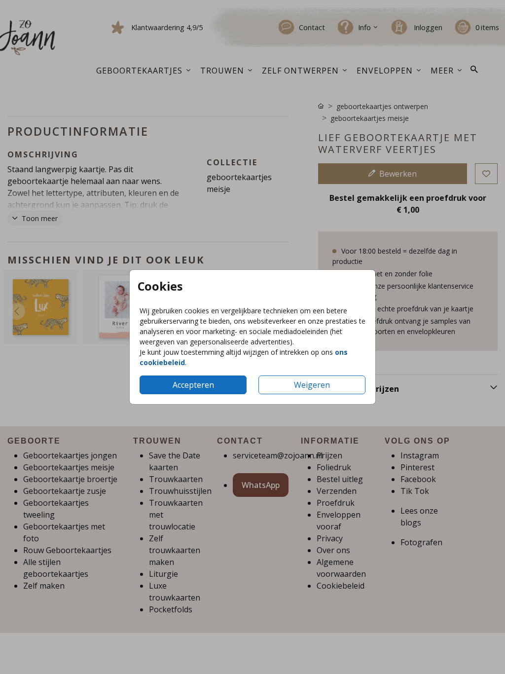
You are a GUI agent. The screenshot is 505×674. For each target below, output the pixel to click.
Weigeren (312, 384)
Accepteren (193, 384)
